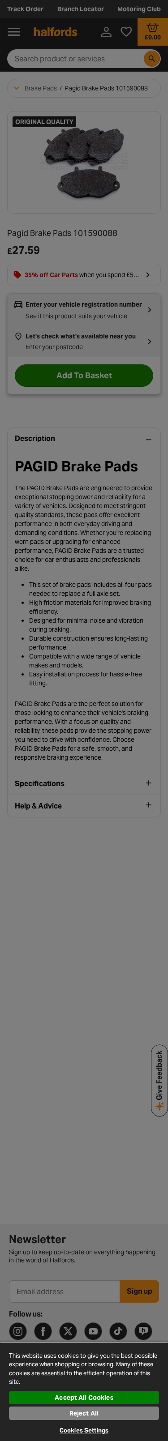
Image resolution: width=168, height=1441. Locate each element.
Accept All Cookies (84, 1398)
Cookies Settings (84, 1430)
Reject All (84, 1413)
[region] (84, 1391)
